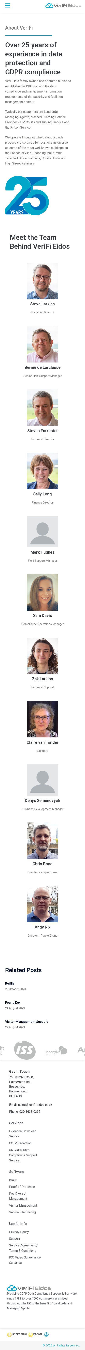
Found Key (13, 1002)
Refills (9, 983)
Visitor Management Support (26, 1022)
